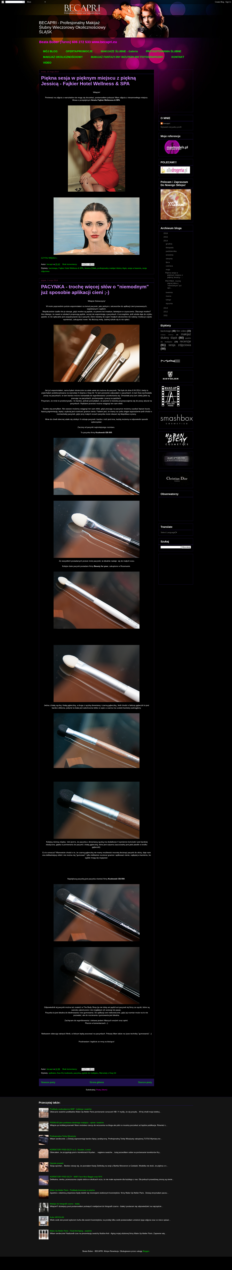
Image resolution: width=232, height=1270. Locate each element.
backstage (53, 268)
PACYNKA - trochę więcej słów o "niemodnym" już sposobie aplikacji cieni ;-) (95, 289)
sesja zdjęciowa (179, 345)
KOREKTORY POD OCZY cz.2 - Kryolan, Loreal (70, 1150)
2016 (166, 233)
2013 (166, 308)
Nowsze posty (48, 1082)
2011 (166, 315)
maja (168, 269)
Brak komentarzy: (70, 264)
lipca (168, 262)
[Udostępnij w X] (88, 264)
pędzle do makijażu (90, 1073)
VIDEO (47, 62)
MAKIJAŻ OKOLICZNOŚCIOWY (63, 56)
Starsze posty (145, 1082)
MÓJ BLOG (50, 51)
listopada (170, 247)
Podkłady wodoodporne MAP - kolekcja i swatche (71, 1109)
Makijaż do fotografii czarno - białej (64, 1204)
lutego (169, 300)
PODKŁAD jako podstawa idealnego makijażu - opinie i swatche (77, 1122)
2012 (166, 312)
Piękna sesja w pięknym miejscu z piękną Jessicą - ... (174, 275)
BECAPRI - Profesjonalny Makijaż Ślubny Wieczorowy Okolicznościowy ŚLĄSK (72, 27)
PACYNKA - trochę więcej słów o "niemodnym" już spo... (173, 284)
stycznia (169, 303)
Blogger (146, 1251)
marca (169, 296)
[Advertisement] (174, 568)
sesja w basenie (134, 268)
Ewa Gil (60, 1073)
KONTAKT (177, 56)
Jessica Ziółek (90, 268)
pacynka (77, 1073)
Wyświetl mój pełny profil (171, 127)
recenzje (185, 341)
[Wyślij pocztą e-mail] (82, 264)
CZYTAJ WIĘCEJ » (49, 258)
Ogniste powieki (56, 1163)
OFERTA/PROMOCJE (79, 51)
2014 (166, 241)
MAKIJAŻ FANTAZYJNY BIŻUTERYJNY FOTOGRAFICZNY (127, 56)
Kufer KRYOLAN (57, 1217)
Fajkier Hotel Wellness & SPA (71, 268)
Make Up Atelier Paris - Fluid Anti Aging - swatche (71, 1231)
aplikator (52, 1073)
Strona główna (97, 1082)
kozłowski (68, 1073)
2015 (166, 237)
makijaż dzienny (167, 334)
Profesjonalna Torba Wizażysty (63, 1136)
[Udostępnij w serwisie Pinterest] (93, 264)
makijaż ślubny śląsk (176, 336)
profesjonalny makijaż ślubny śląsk (112, 268)
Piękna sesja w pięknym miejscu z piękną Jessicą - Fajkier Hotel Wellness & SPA (88, 80)
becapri (166, 123)
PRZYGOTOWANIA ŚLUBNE (163, 51)
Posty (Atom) (101, 1090)
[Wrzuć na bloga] (85, 264)
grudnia (169, 244)
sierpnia (169, 259)
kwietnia (169, 292)
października (171, 251)
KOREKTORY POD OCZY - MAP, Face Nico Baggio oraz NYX (76, 1177)
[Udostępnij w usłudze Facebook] (90, 264)
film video (181, 331)
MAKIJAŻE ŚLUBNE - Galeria (119, 51)
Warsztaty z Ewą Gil (107, 1073)
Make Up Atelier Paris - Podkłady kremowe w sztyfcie (72, 1190)
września (170, 255)
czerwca (169, 266)
